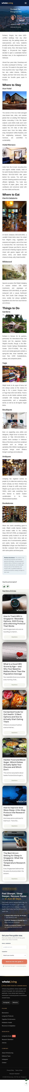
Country (4, 951)
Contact (4, 1062)
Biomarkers (5, 1013)
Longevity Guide (8, 1036)
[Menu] (25, 3)
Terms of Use (18, 1070)
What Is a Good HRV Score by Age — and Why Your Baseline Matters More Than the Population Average (14, 669)
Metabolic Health (7, 1022)
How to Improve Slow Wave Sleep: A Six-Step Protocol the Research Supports (14, 811)
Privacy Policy (10, 1070)
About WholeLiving (7, 1053)
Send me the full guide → (14, 962)
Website (15, 1002)
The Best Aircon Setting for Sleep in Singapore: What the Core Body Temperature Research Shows (14, 859)
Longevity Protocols (7, 1016)
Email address (6, 943)
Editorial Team (6, 1056)
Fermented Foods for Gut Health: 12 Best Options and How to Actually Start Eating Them (13, 717)
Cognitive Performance (8, 1019)
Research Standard (7, 1039)
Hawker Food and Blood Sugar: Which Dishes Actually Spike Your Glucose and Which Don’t (14, 765)
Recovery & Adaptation (8, 1026)
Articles (4, 1043)
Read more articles (22, 20)
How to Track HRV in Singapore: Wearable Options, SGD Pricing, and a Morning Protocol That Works (14, 621)
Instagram (6, 1002)
